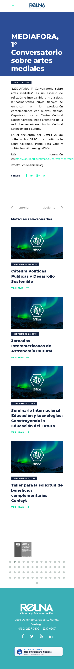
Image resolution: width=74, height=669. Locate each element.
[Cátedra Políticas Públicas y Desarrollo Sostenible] (37, 243)
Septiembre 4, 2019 (24, 478)
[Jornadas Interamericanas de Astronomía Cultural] (37, 313)
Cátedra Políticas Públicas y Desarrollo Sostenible (33, 276)
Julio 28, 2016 (21, 83)
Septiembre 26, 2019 (25, 264)
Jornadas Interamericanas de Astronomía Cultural (31, 345)
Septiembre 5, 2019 (24, 404)
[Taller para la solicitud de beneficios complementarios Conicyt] (37, 457)
